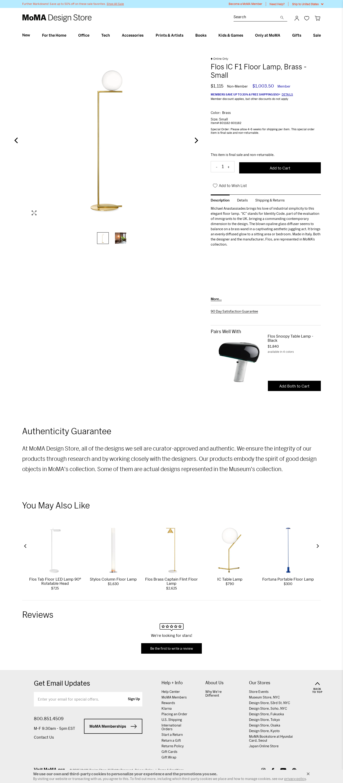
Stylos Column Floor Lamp (113, 579)
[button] (25, 546)
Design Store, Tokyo (264, 720)
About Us (214, 682)
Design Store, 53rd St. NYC (269, 703)
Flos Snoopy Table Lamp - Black (290, 338)
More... (216, 299)
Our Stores (259, 682)
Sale (317, 35)
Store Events (259, 692)
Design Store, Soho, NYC (268, 708)
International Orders (171, 727)
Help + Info (172, 682)
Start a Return (172, 735)
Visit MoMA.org (49, 769)
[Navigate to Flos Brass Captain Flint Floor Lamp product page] (171, 550)
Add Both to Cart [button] (294, 386)
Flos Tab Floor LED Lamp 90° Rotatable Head (55, 581)
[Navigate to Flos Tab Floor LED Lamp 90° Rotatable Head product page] (55, 550)
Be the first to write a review (171, 648)
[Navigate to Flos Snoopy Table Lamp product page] (239, 362)
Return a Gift (171, 740)
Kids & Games (230, 35)
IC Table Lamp (229, 579)
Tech (105, 35)
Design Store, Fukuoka (266, 714)
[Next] (195, 140)
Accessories (133, 35)
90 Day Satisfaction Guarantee (234, 311)
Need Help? (277, 4)
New (26, 35)
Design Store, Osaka (264, 725)
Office (83, 35)
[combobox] (257, 17)
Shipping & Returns (270, 200)
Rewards (168, 703)
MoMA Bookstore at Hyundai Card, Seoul (271, 738)
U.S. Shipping (171, 720)
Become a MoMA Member (245, 3)
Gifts (296, 35)
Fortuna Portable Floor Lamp (288, 579)
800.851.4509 (48, 718)
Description (220, 200)
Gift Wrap (168, 757)
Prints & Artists (169, 35)
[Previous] (16, 140)
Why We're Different (213, 693)
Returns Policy (172, 746)
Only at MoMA (267, 35)
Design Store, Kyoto (264, 731)
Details (287, 94)
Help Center (170, 692)
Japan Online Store (264, 746)
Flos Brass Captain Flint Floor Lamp (171, 581)
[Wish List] (306, 18)
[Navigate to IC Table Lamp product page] (230, 550)
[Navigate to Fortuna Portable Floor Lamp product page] (288, 550)
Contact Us (44, 737)
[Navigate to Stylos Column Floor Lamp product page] (113, 550)
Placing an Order (174, 714)
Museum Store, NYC (264, 697)
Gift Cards (169, 752)
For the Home (54, 35)
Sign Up (134, 699)
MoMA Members (174, 697)
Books (200, 35)
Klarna (166, 708)
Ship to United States (305, 4)
